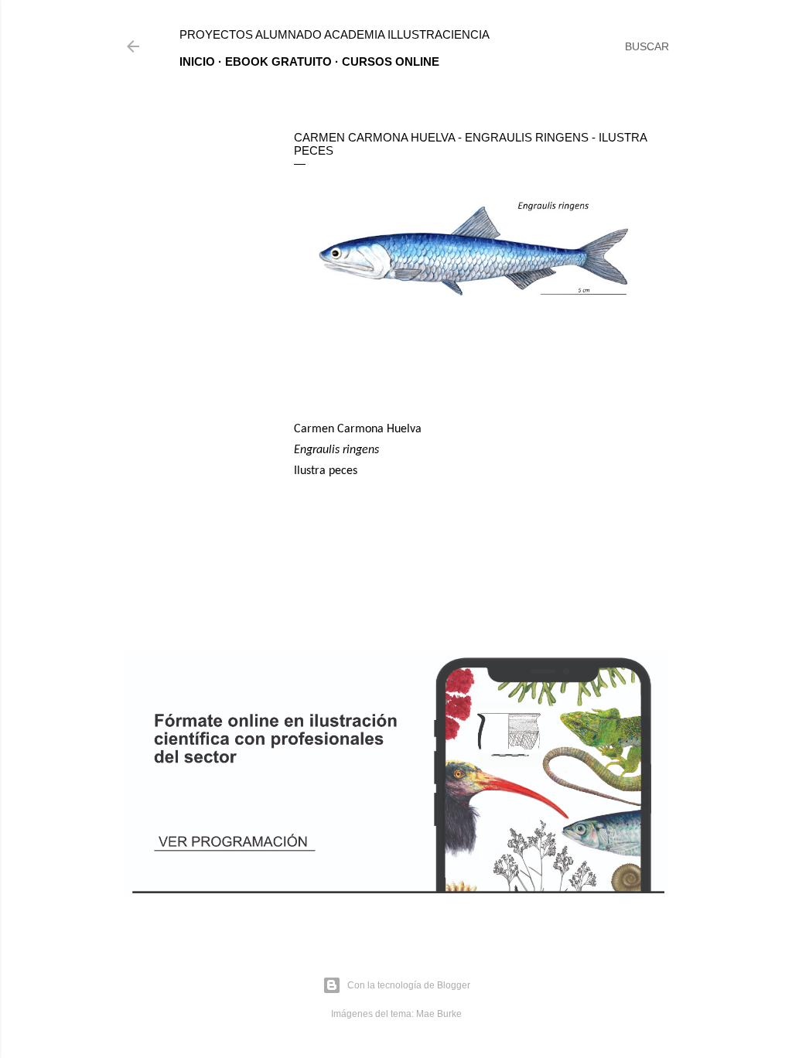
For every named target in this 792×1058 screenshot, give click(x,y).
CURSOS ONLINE (390, 61)
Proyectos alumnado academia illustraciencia (334, 34)
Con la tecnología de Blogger (408, 985)
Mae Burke (439, 1014)
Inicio (197, 61)
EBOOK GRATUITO (278, 61)
